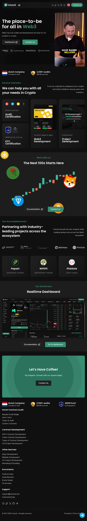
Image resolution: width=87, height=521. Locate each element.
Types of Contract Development (15, 440)
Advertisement (8, 477)
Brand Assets (7, 480)
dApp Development (10, 454)
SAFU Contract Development (14, 434)
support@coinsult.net (10, 494)
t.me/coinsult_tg (8, 497)
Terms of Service (79, 513)
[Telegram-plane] (64, 5)
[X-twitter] (58, 5)
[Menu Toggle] (19, 5)
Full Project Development (12, 443)
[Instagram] (53, 5)
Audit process (7, 474)
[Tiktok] (55, 5)
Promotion (67, 513)
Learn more (7, 417)
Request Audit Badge (10, 414)
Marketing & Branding (11, 463)
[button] (70, 39)
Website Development (11, 457)
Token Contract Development (14, 437)
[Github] (61, 5)
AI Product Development (12, 460)
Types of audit (8, 420)
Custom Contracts (9, 423)
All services (6, 483)
